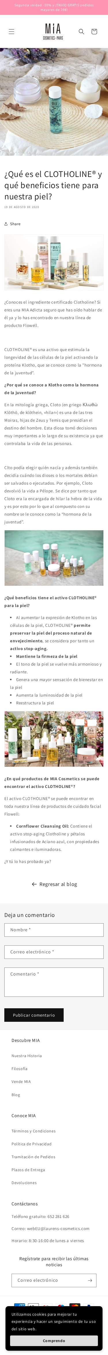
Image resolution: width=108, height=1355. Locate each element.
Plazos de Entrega (28, 1169)
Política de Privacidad (32, 1143)
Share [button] (15, 223)
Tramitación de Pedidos (33, 1156)
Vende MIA (21, 1081)
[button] (11, 31)
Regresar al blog (58, 884)
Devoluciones (24, 1182)
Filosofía (19, 1068)
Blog (16, 1094)
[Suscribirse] (90, 1280)
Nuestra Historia (27, 1055)
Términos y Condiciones (34, 1131)
